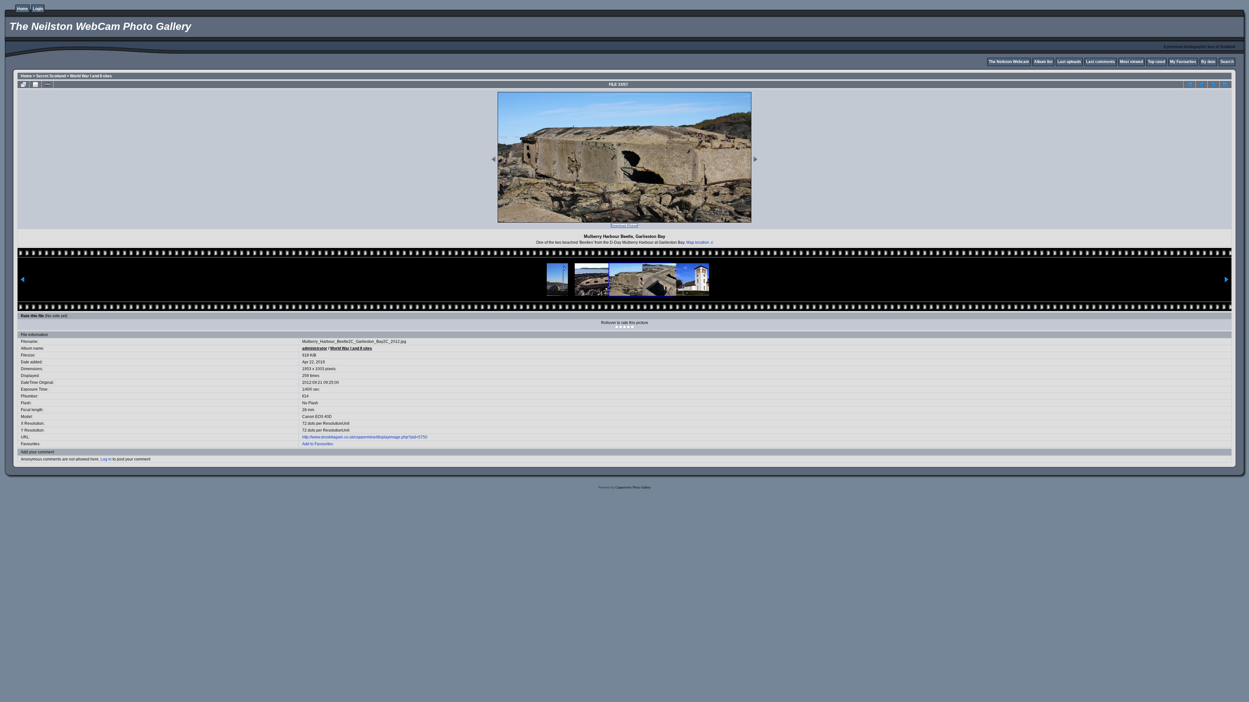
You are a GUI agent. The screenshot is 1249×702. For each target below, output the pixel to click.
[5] (632, 327)
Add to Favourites (317, 444)
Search (1227, 61)
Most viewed (1131, 61)
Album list (1043, 61)
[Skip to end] (1225, 84)
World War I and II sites (91, 76)
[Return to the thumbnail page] (23, 84)
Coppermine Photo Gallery (633, 487)
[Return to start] (1189, 84)
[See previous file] (1201, 84)
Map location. (698, 242)
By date (1208, 61)
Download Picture (624, 225)
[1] (617, 327)
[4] (628, 327)
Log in (106, 459)
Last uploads (1069, 61)
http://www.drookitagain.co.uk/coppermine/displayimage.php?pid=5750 (364, 437)
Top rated (1156, 61)
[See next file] (1213, 84)
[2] (621, 327)
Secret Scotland (51, 76)
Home (22, 8)
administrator (314, 348)
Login (38, 8)
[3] (624, 327)
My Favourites (1183, 61)
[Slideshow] (47, 84)
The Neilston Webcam (1009, 61)
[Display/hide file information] (35, 84)
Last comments (1100, 61)
